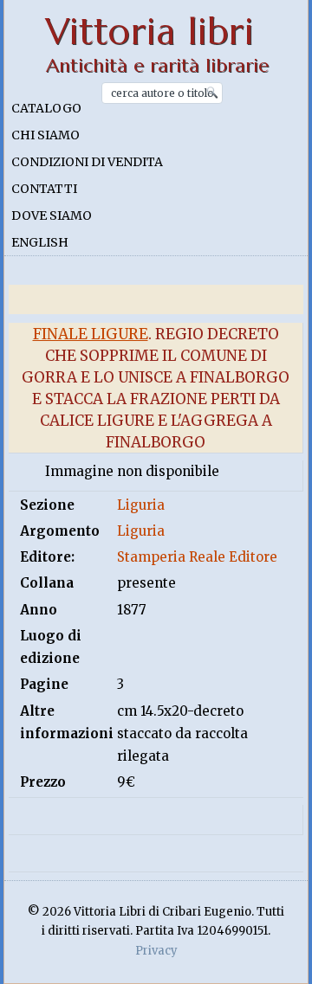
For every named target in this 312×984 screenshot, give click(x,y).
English (39, 242)
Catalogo (46, 108)
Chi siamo (45, 135)
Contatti (44, 188)
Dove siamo (51, 215)
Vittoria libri (149, 32)
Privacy (156, 950)
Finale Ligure (90, 334)
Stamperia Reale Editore (197, 557)
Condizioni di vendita (87, 162)
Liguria (141, 505)
